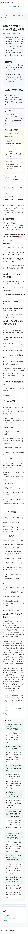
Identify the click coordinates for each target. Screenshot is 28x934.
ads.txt (6, 920)
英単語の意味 (16, 33)
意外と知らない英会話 (8, 2)
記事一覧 (8, 7)
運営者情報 (15, 7)
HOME (3, 7)
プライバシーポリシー (7, 10)
